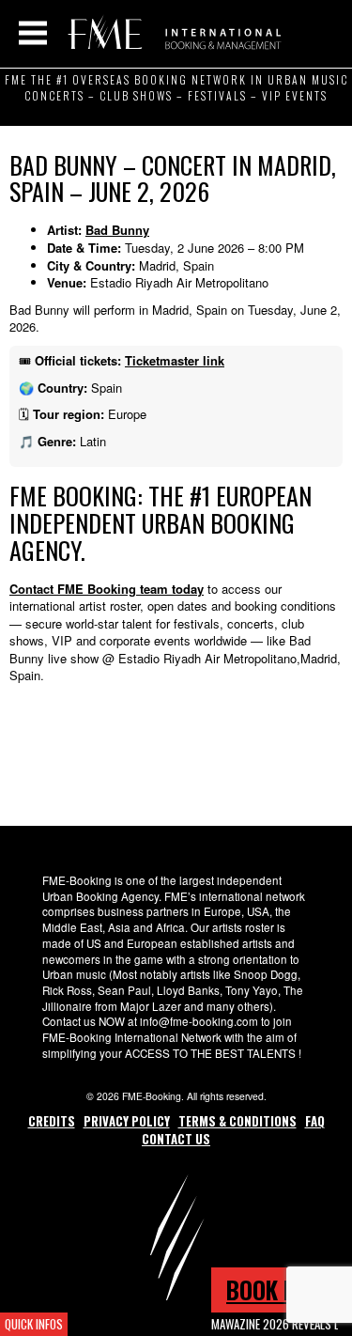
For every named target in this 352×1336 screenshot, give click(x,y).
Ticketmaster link (174, 360)
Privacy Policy (127, 1120)
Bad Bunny (117, 230)
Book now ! (281, 1289)
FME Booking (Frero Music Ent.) (171, 33)
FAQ (315, 1120)
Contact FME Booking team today (106, 589)
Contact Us (176, 1138)
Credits (51, 1120)
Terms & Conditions (237, 1120)
